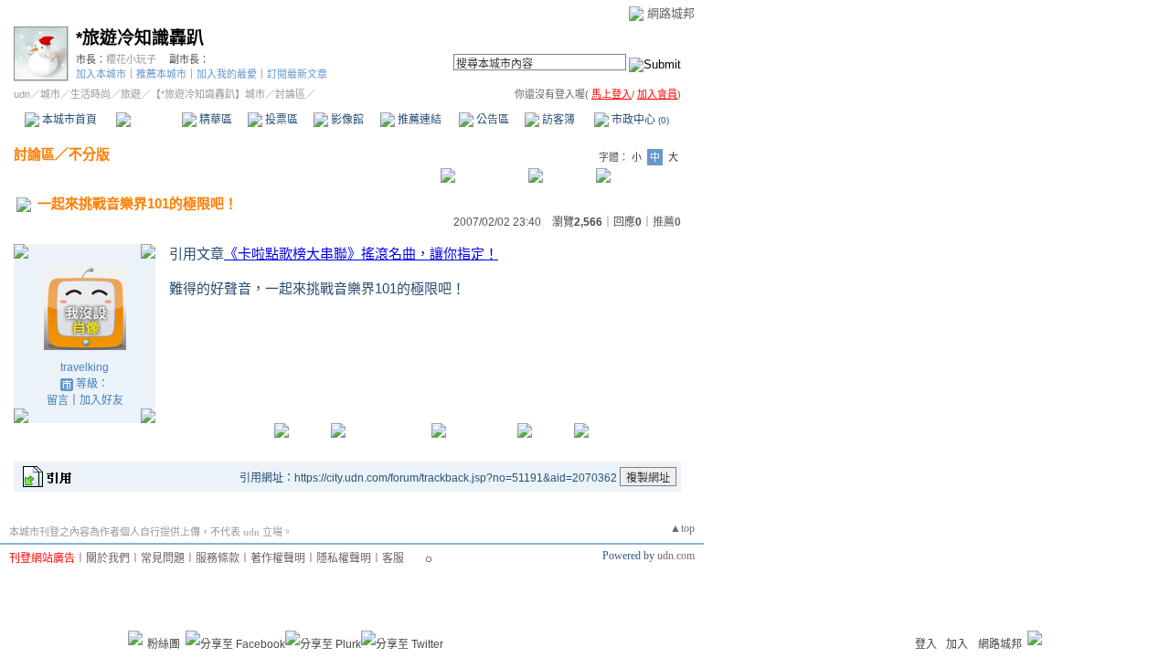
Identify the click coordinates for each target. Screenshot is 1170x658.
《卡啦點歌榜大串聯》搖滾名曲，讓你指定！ (361, 253)
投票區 (280, 119)
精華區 (214, 119)
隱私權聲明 (343, 558)
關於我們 (108, 558)
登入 (926, 644)
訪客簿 (557, 119)
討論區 (148, 119)
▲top (682, 528)
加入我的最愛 (227, 74)
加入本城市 (101, 74)
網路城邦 (671, 13)
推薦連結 (418, 119)
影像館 (346, 119)
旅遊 (131, 94)
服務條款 (217, 558)
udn (22, 94)
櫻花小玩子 (131, 59)
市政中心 (639, 119)
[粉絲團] (135, 638)
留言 (58, 400)
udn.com (676, 555)
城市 (50, 94)
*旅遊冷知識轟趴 (140, 38)
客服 (393, 558)
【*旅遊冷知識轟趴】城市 (208, 94)
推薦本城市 (161, 74)
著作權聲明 (277, 558)
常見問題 (163, 558)
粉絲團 (163, 644)
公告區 (491, 119)
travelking (84, 367)
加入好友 (101, 400)
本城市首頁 (68, 119)
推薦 (667, 222)
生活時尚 (90, 94)
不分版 (89, 154)
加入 (957, 644)
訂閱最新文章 (297, 74)
